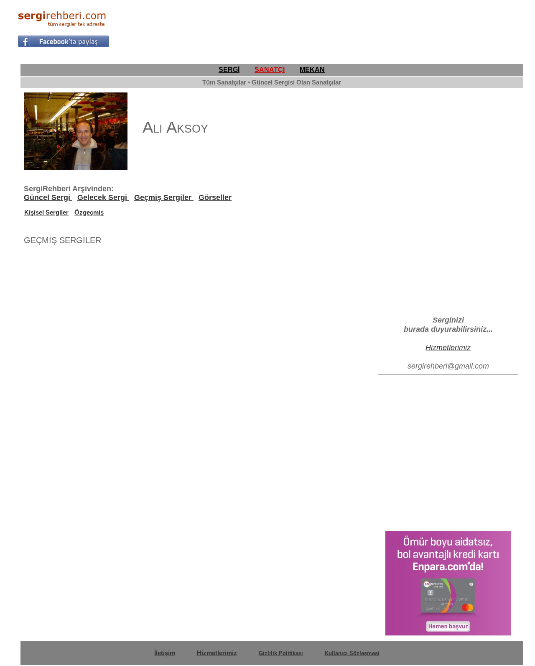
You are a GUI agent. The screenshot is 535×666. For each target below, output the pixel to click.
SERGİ (229, 69)
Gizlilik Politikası (281, 653)
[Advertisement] (365, 27)
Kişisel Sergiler (46, 212)
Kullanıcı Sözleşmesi (352, 653)
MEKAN (312, 69)
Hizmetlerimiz (448, 347)
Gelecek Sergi (103, 197)
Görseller (215, 197)
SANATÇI (270, 69)
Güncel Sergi (48, 197)
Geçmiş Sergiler (164, 197)
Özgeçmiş (89, 212)
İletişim (164, 652)
